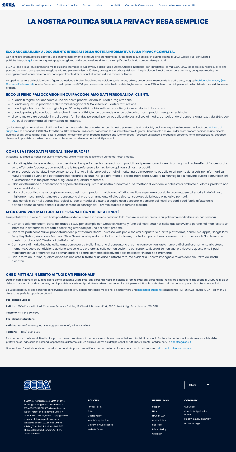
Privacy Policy (95, 406)
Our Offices (189, 406)
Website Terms (95, 429)
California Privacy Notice (100, 424)
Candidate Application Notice (195, 413)
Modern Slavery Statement (197, 418)
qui (30, 60)
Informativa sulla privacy (36, 5)
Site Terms (157, 424)
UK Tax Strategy (192, 423)
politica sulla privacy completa (173, 348)
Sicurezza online (92, 5)
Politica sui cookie (67, 5)
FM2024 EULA (158, 415)
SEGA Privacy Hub (9, 5)
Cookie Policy (95, 415)
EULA (90, 411)
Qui (14, 121)
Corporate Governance (139, 5)
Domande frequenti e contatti (177, 5)
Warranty (157, 433)
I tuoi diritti (114, 5)
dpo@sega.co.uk (181, 342)
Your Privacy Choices (98, 420)
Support (156, 406)
